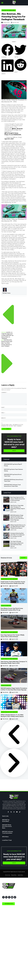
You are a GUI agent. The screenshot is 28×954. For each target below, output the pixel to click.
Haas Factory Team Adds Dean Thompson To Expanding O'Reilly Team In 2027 (17, 508)
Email (3, 412)
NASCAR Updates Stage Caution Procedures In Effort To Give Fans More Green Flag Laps (17, 518)
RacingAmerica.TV (7, 939)
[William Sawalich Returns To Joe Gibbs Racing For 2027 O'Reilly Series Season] (6, 527)
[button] (2, 2)
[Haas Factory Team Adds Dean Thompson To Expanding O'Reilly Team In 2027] (6, 508)
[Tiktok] (20, 812)
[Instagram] (14, 812)
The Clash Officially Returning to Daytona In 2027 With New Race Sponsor (16, 544)
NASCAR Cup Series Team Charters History (13, 470)
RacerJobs (5, 943)
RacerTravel (5, 946)
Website (3, 418)
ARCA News (5, 836)
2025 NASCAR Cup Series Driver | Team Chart (13, 475)
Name (3, 407)
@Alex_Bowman (17, 128)
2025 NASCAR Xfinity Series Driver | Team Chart (13, 480)
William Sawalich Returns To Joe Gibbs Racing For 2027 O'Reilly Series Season (17, 526)
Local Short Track (7, 840)
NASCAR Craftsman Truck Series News (7, 832)
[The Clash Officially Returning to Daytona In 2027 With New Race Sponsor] (6, 544)
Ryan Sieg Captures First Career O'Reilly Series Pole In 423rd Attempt (17, 499)
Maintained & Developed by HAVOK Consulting (14, 873)
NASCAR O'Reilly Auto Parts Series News (9, 632)
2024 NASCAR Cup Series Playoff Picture (13, 465)
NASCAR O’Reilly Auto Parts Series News (7, 826)
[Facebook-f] (8, 812)
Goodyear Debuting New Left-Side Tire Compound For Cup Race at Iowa (17, 535)
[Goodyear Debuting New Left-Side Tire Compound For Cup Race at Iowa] (6, 536)
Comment (4, 392)
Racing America (6, 935)
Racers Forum (5, 950)
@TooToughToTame (11, 133)
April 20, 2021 (9, 139)
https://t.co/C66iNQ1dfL (13, 134)
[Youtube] (17, 812)
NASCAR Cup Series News (8, 10)
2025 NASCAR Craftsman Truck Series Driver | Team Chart (12, 485)
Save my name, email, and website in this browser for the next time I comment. (12, 425)
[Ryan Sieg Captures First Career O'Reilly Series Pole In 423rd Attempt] (6, 500)
